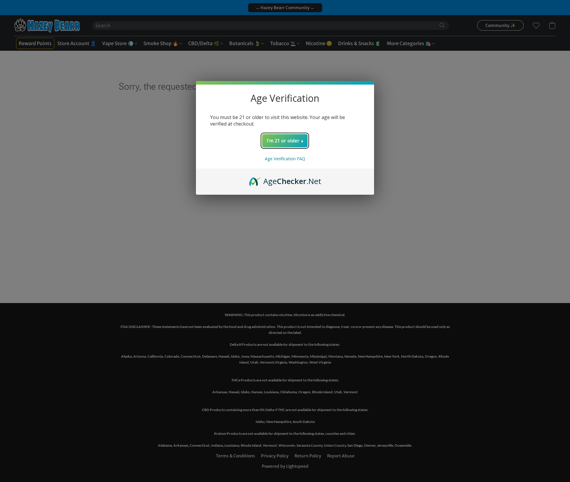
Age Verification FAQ (285, 158)
